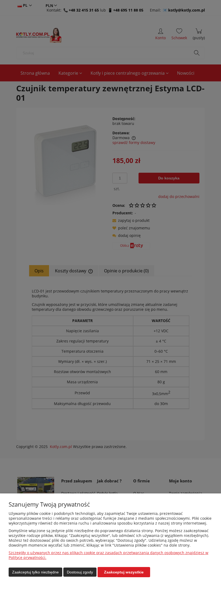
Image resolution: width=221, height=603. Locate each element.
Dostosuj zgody (80, 572)
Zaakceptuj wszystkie (124, 572)
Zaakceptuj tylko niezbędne (35, 572)
